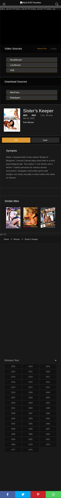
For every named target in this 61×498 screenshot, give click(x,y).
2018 (30, 377)
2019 (13, 377)
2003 (30, 403)
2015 (30, 382)
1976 (30, 450)
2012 (30, 387)
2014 (48, 382)
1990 (48, 424)
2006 (30, 398)
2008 (48, 392)
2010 (13, 392)
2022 (13, 372)
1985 (30, 434)
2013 (13, 387)
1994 (30, 418)
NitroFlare (14, 92)
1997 (30, 413)
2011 (48, 387)
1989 (13, 429)
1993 (48, 418)
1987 (48, 429)
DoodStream (15, 60)
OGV (34, 115)
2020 (48, 372)
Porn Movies (28, 122)
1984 (48, 434)
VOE (11, 70)
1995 (13, 418)
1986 (13, 434)
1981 (48, 439)
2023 (25, 115)
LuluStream (15, 65)
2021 (30, 372)
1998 (13, 413)
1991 (30, 424)
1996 (48, 413)
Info (16, 140)
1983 (13, 439)
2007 (13, 398)
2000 (30, 408)
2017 (48, 377)
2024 (30, 366)
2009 (30, 392)
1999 (48, 408)
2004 (13, 403)
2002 (48, 403)
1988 (30, 429)
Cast (45, 140)
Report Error (42, 49)
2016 (13, 382)
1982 (30, 439)
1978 (48, 444)
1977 (13, 450)
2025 (13, 366)
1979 (30, 444)
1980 (13, 444)
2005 (48, 398)
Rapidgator (14, 97)
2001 (13, 408)
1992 (13, 424)
